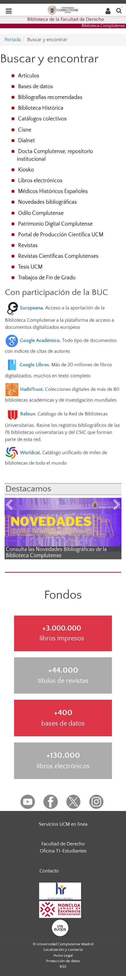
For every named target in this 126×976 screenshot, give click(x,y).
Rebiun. (29, 414)
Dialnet (26, 141)
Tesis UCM (30, 267)
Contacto (49, 871)
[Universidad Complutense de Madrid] (63, 9)
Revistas (28, 245)
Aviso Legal (63, 955)
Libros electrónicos (40, 181)
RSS (63, 966)
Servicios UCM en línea (63, 824)
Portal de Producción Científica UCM (60, 235)
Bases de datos (35, 87)
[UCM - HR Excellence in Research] (60, 890)
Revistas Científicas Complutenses (58, 256)
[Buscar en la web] (119, 10)
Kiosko (26, 170)
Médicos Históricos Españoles (53, 191)
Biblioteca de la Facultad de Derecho (65, 19)
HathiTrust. (32, 389)
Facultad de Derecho (63, 844)
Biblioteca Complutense (103, 25)
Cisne (24, 130)
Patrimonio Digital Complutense (55, 224)
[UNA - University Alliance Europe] (60, 927)
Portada (13, 39)
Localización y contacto (63, 949)
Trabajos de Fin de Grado (47, 278)
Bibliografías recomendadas (50, 97)
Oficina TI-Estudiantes (63, 851)
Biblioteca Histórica (40, 108)
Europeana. (32, 308)
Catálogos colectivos (42, 119)
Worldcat (30, 452)
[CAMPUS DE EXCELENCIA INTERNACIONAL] (60, 909)
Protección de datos (63, 961)
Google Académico (40, 340)
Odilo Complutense (41, 213)
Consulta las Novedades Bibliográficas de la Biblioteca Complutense (56, 552)
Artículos (28, 76)
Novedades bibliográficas (47, 202)
